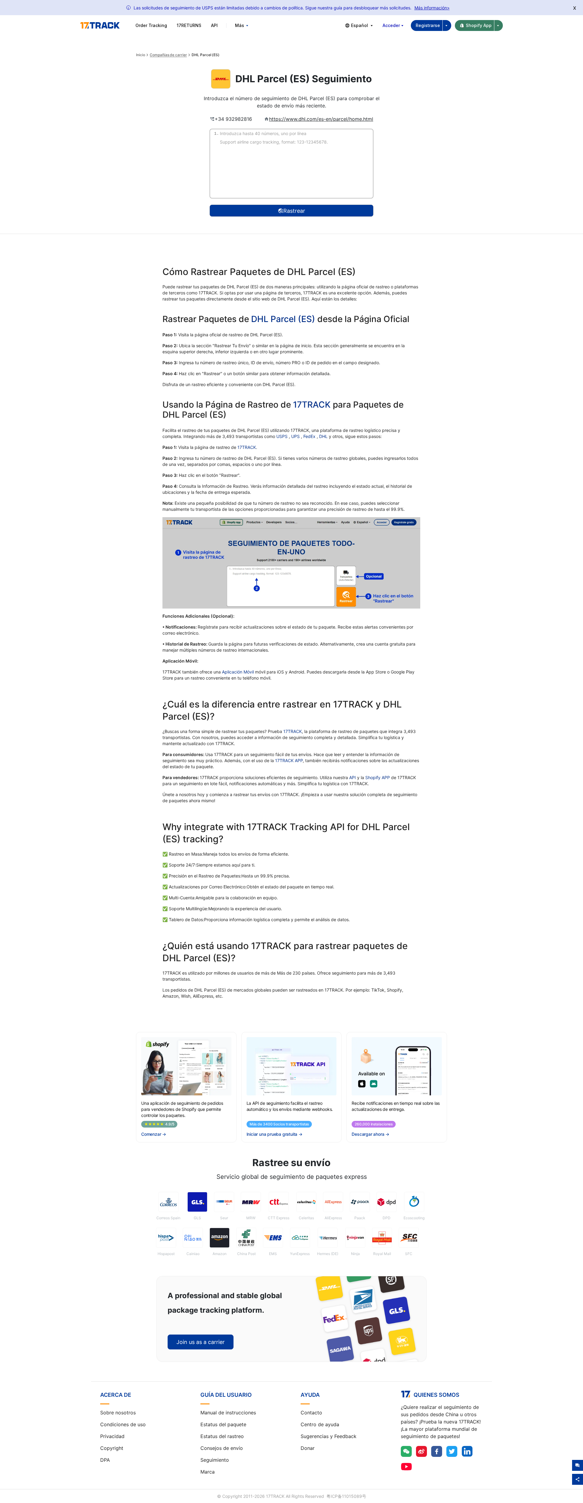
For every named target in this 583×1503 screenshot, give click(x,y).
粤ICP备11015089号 (346, 1496)
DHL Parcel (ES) (283, 319)
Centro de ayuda (320, 1424)
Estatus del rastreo (222, 1436)
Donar (308, 1448)
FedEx (310, 436)
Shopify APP (377, 777)
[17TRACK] (100, 25)
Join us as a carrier (200, 1342)
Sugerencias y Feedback (328, 1436)
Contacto (311, 1413)
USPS (282, 436)
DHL (324, 436)
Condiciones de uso (123, 1424)
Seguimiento (214, 1460)
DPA (105, 1460)
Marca (207, 1472)
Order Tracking (151, 25)
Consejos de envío (221, 1448)
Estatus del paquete (223, 1424)
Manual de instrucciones (228, 1413)
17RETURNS (189, 25)
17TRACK (313, 404)
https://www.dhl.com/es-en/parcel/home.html (321, 119)
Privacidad (112, 1436)
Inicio (140, 55)
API (214, 25)
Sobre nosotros (118, 1413)
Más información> (432, 7)
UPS (296, 436)
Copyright (111, 1448)
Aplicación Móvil (238, 671)
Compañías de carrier (168, 55)
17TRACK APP (289, 760)
